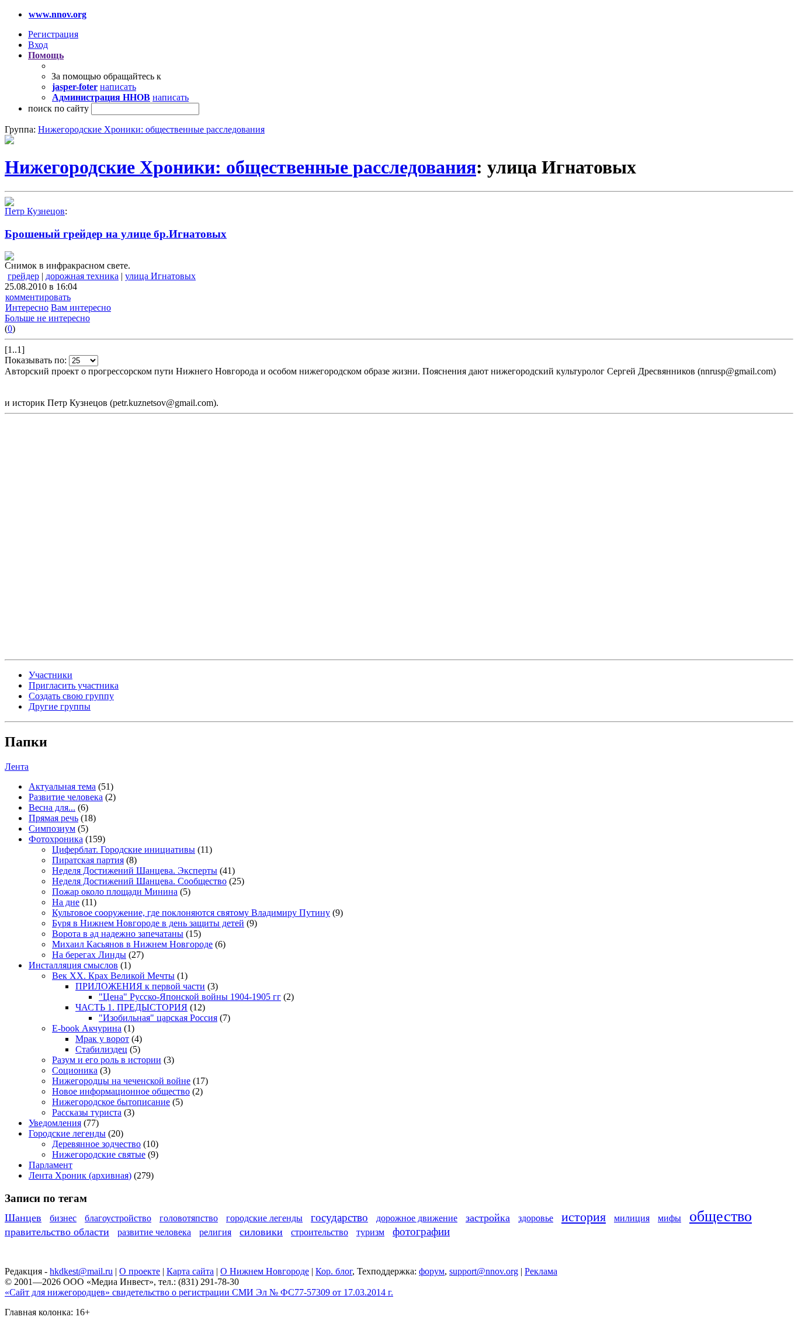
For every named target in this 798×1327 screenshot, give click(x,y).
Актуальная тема (62, 786)
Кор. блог (333, 1271)
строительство (319, 1232)
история (583, 1217)
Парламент (50, 1165)
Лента (17, 767)
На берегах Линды (89, 955)
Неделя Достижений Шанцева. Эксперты (134, 871)
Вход (38, 45)
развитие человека (154, 1232)
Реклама (541, 1271)
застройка (488, 1218)
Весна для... (52, 807)
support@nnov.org (483, 1271)
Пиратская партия (88, 860)
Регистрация (53, 34)
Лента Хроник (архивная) (80, 1175)
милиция (632, 1218)
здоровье (535, 1218)
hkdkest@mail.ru (81, 1271)
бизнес (63, 1218)
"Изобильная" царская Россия (158, 1018)
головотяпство (188, 1218)
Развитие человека (66, 797)
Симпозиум (52, 828)
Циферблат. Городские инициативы (123, 849)
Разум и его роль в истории (106, 1060)
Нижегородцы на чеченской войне (121, 1081)
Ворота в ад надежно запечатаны (117, 934)
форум (432, 1271)
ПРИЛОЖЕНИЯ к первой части (140, 986)
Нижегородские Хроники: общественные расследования (151, 129)
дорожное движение (416, 1218)
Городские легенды (67, 1133)
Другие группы (60, 706)
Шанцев (23, 1218)
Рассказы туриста (87, 1112)
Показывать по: (37, 360)
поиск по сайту (58, 108)
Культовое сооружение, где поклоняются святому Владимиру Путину (191, 913)
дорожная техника (82, 276)
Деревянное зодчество (96, 1144)
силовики (261, 1232)
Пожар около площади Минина (115, 892)
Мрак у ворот (102, 1039)
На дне (65, 902)
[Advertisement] (75, 535)
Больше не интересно (47, 318)
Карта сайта (190, 1271)
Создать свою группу (71, 696)
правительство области (57, 1232)
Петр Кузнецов (35, 211)
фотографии (421, 1231)
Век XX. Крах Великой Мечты (113, 976)
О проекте (139, 1271)
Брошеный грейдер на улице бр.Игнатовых (116, 234)
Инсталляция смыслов (73, 965)
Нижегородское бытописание (111, 1102)
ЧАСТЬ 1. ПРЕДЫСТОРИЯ (131, 1007)
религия (215, 1232)
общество (720, 1216)
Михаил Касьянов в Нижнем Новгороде (132, 944)
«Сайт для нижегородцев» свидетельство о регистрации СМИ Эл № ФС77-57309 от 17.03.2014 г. (199, 1292)
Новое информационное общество (121, 1091)
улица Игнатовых (160, 276)
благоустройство (118, 1218)
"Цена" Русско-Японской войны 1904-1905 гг (190, 997)
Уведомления (55, 1123)
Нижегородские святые (98, 1154)
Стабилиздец (101, 1049)
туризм (370, 1232)
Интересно (26, 307)
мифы (669, 1218)
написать (118, 87)
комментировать (38, 297)
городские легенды (264, 1218)
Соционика (75, 1070)
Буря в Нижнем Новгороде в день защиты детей (148, 923)
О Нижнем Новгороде (264, 1271)
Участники (50, 675)
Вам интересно (81, 307)
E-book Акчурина (87, 1028)
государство (339, 1217)
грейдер (23, 276)
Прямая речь (53, 818)
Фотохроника (56, 839)
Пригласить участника (74, 685)
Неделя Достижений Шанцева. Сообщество (139, 881)
